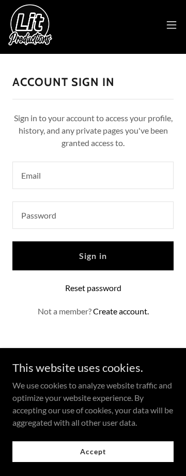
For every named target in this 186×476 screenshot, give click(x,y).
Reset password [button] (93, 288)
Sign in (92, 256)
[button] (171, 25)
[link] (30, 25)
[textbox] (93, 175)
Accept (92, 451)
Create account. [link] (121, 311)
